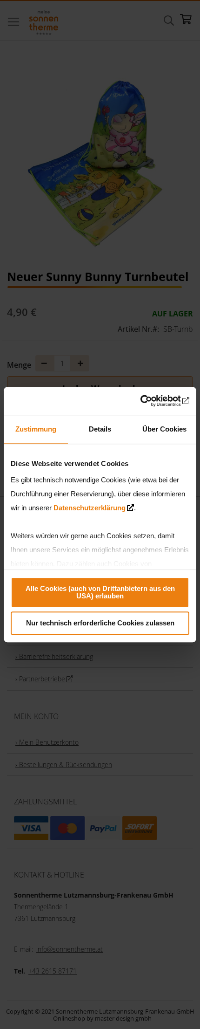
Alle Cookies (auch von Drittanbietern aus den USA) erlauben (100, 592)
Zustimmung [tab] (35, 429)
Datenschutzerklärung (89, 508)
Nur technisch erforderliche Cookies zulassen (100, 623)
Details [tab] (100, 429)
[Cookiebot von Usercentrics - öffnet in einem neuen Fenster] (148, 401)
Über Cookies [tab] (164, 429)
